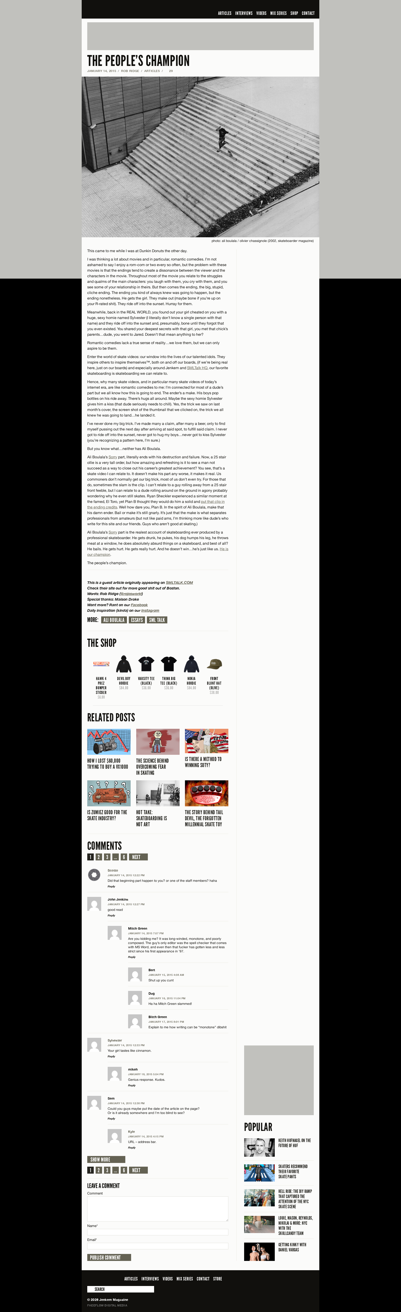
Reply (111, 886)
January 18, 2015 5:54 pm (146, 1074)
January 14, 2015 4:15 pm (146, 1136)
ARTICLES (225, 13)
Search (90, 1289)
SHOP (294, 13)
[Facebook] (274, 5)
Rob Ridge (130, 71)
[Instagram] (288, 5)
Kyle (131, 1131)
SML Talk (157, 620)
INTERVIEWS (244, 13)
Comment (95, 1193)
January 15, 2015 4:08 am (166, 974)
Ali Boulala (114, 620)
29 (169, 71)
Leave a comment (103, 1186)
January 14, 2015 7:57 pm (146, 933)
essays (137, 620)
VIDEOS (261, 13)
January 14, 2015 (101, 71)
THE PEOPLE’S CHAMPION (138, 61)
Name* (92, 1226)
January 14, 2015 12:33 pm (126, 1045)
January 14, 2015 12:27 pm (126, 904)
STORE (217, 1279)
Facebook (139, 604)
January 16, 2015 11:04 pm (167, 998)
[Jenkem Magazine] (120, 9)
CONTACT (308, 13)
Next (136, 857)
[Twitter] (281, 5)
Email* (92, 1240)
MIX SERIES (278, 13)
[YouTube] (298, 5)
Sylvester (115, 1040)
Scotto (113, 870)
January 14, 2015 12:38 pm (126, 1103)
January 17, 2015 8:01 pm (166, 1021)
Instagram (150, 610)
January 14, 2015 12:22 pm (126, 875)
